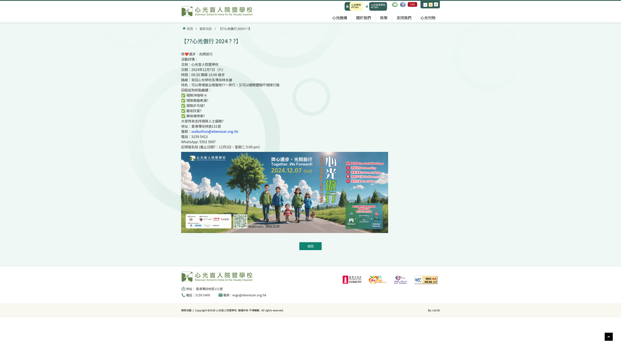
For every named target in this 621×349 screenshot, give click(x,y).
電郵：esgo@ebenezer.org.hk (244, 295)
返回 (310, 246)
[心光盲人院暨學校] (217, 12)
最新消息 (206, 28)
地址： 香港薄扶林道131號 (204, 288)
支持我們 (404, 17)
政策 (383, 17)
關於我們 (363, 17)
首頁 (190, 29)
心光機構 (339, 17)
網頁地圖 (186, 310)
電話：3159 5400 (198, 295)
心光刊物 (427, 17)
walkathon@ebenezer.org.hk (214, 131)
